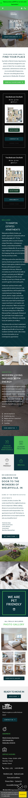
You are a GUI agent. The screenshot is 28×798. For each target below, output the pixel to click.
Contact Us (9, 719)
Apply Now (15, 696)
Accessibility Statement (13, 785)
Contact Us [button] (16, 139)
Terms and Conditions (13, 777)
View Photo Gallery (13, 678)
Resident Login (8, 774)
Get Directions (10, 536)
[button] (14, 3)
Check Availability (11, 36)
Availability (16, 199)
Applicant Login (18, 774)
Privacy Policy (9, 781)
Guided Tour (16, 143)
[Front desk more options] (25, 786)
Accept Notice (23, 794)
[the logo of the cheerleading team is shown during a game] (7, 706)
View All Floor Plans (13, 82)
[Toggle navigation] (2, 8)
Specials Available (14, 130)
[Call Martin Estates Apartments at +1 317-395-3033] (25, 8)
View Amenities (9, 428)
